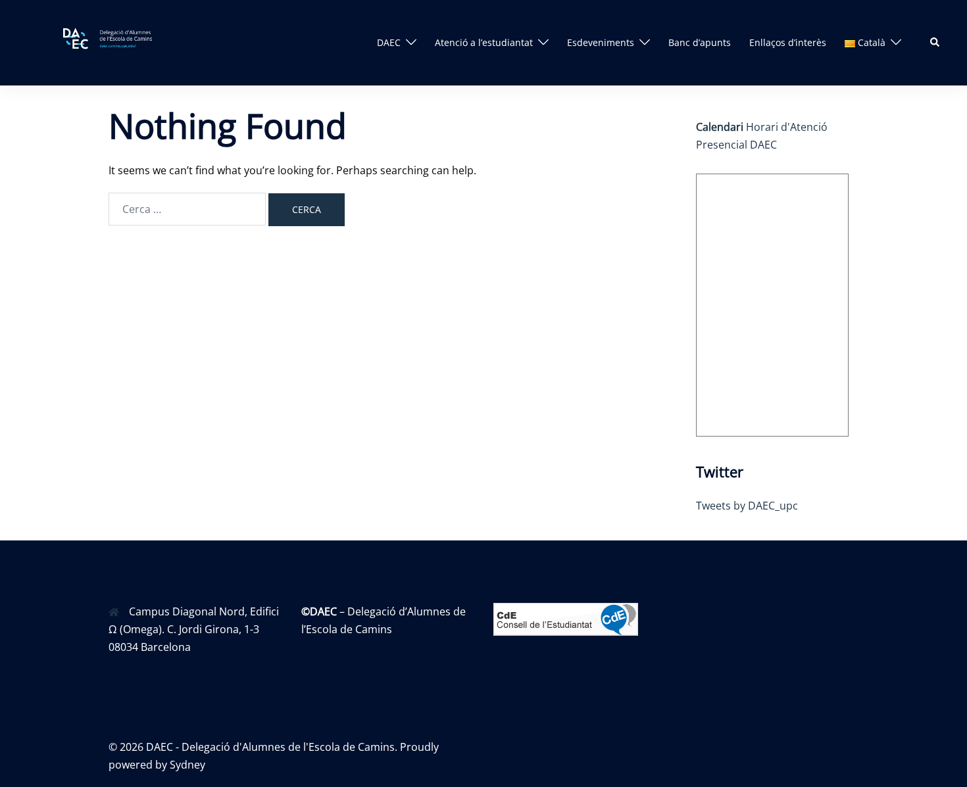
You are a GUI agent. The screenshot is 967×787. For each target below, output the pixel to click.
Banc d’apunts (699, 42)
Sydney (187, 764)
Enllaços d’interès (787, 42)
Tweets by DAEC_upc (747, 505)
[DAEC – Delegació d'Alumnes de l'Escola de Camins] (117, 41)
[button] (935, 42)
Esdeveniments (600, 42)
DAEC (389, 42)
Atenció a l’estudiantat (484, 42)
